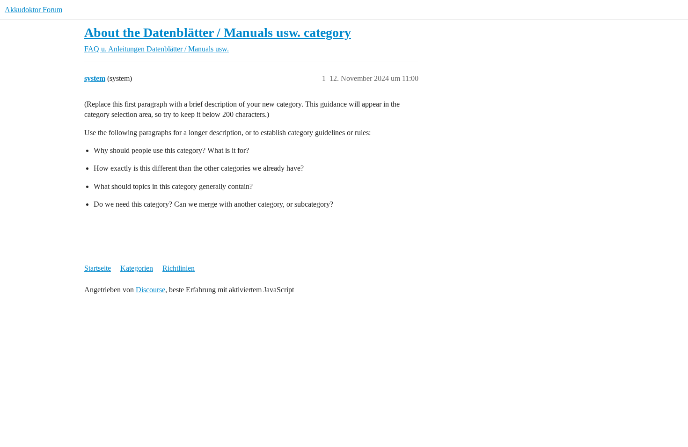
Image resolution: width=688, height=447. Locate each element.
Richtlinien (178, 268)
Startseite (97, 268)
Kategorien (136, 268)
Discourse (150, 290)
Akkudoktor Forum (33, 10)
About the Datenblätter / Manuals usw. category (217, 32)
